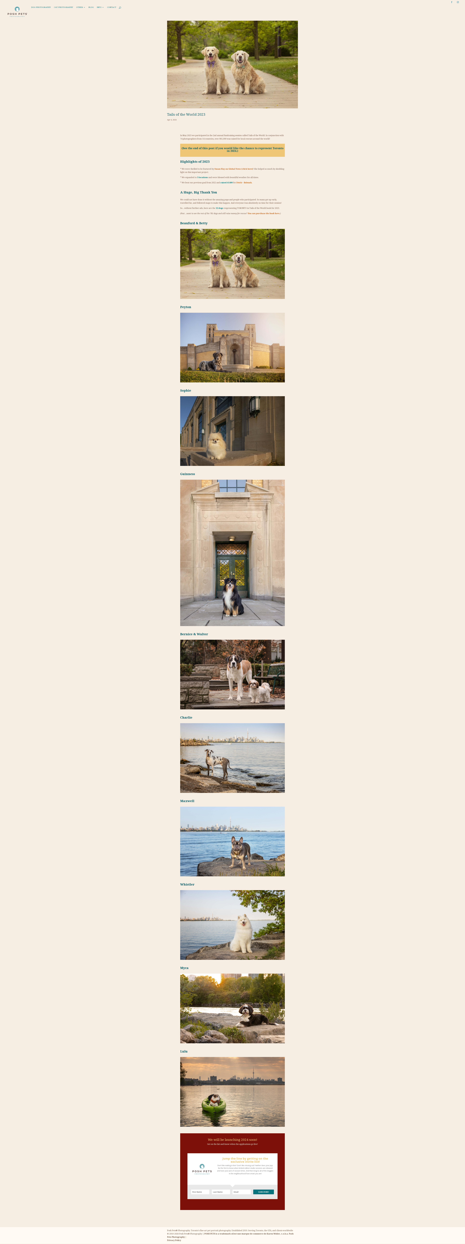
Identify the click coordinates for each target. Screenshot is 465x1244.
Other (79, 7)
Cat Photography (63, 7)
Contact (111, 7)
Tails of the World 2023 (186, 115)
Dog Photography (41, 7)
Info (99, 7)
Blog (91, 7)
